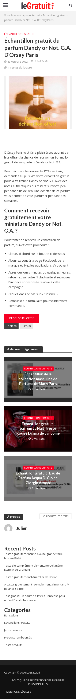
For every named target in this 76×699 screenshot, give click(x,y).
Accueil (35, 15)
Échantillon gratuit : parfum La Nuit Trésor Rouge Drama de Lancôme (38, 428)
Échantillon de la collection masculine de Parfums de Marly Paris (38, 379)
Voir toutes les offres (55, 516)
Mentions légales (18, 691)
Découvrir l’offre (21, 318)
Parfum (26, 326)
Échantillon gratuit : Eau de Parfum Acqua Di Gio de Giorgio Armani (38, 478)
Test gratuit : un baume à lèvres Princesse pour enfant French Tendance (34, 598)
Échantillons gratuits (20, 34)
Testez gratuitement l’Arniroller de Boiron (30, 577)
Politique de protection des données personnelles (38, 682)
